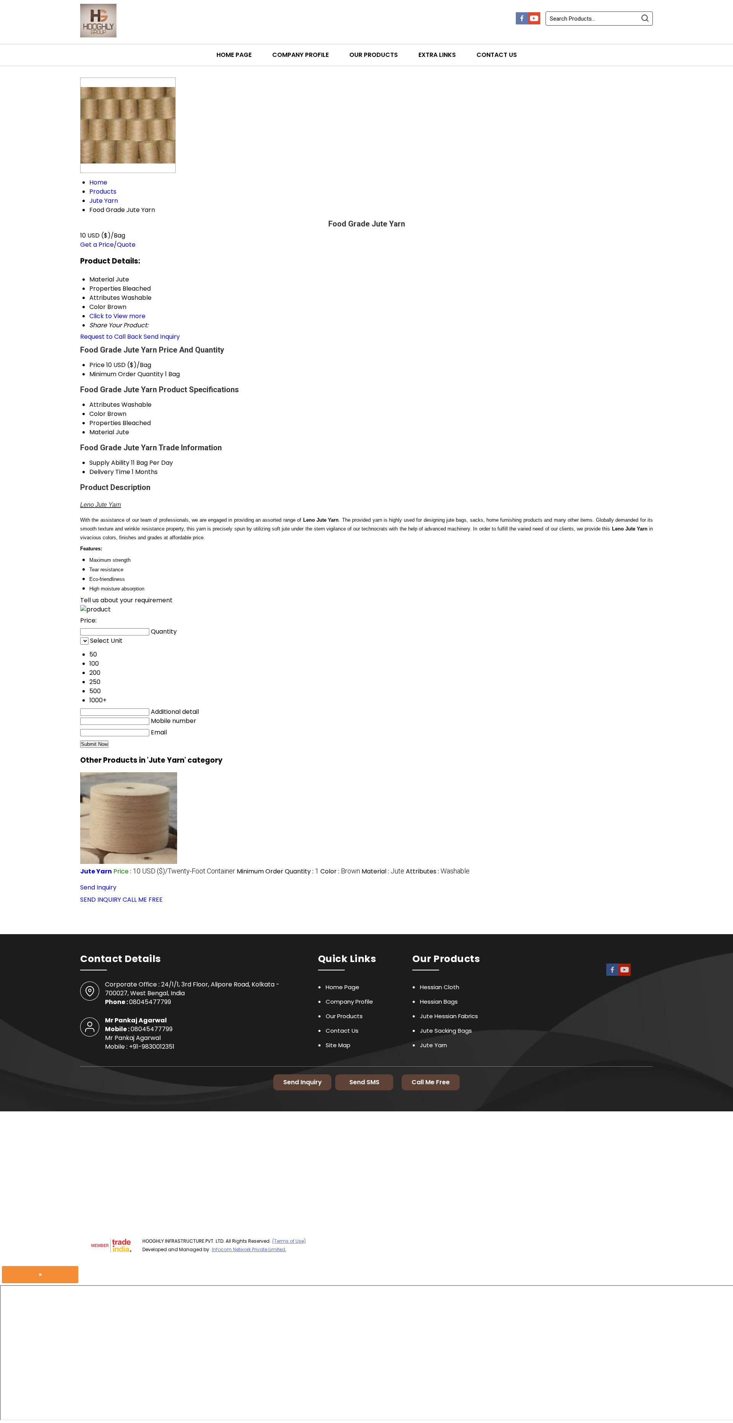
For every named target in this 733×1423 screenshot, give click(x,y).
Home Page (234, 54)
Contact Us (496, 54)
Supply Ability (109, 462)
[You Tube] (534, 22)
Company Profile (300, 54)
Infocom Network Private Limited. (249, 1249)
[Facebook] (522, 22)
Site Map (338, 1045)
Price (97, 365)
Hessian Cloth (439, 987)
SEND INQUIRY (100, 899)
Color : (340, 871)
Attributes (104, 404)
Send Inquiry (162, 336)
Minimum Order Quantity (126, 374)
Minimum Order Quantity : (278, 871)
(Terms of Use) (289, 1241)
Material (101, 432)
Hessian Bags (439, 1002)
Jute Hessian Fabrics (449, 1016)
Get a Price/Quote (108, 244)
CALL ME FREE (143, 899)
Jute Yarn (96, 871)
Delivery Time (109, 471)
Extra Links (437, 54)
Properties (105, 423)
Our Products (373, 54)
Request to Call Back (111, 336)
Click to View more (117, 316)
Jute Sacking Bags (446, 1031)
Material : (383, 871)
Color (97, 413)
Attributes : (438, 871)
